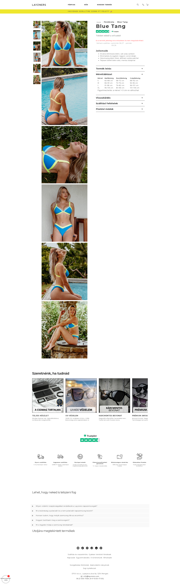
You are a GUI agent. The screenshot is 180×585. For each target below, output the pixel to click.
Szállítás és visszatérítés (78, 554)
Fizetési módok (104, 109)
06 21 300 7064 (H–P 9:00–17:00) (90, 579)
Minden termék (104, 5)
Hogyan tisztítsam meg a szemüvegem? (53, 520)
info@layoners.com (91, 576)
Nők (86, 5)
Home (99, 22)
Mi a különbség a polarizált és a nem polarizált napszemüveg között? (64, 511)
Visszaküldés (103, 98)
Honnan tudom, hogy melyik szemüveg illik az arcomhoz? (60, 515)
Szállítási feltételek (107, 103)
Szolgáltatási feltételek (79, 565)
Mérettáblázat (104, 74)
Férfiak (71, 5)
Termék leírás (103, 68)
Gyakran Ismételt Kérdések (100, 554)
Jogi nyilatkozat (89, 568)
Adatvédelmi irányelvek (99, 565)
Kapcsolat (71, 558)
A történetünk (96, 558)
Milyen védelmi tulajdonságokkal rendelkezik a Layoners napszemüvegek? (66, 506)
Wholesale (107, 558)
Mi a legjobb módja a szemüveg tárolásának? (54, 525)
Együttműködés (83, 558)
